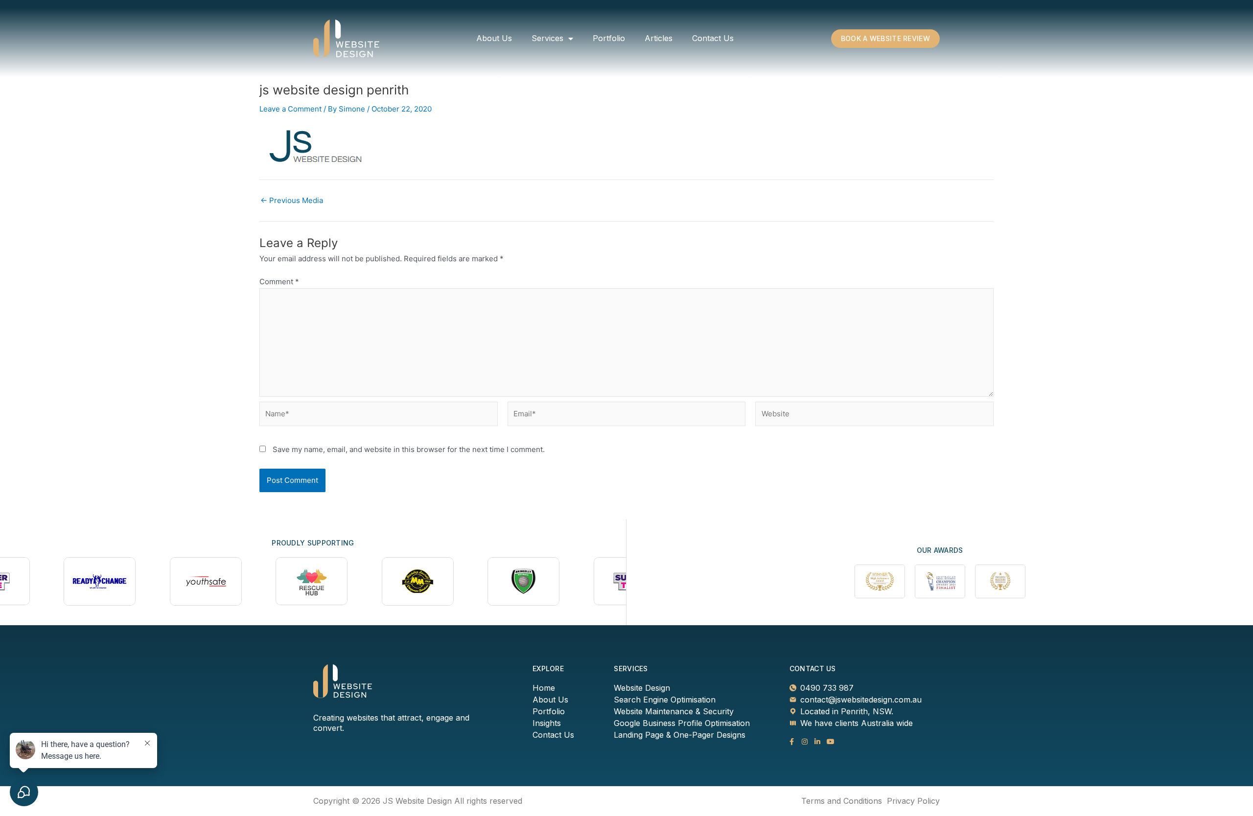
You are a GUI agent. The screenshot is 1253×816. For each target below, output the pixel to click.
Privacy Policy (913, 801)
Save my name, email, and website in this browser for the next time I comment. (409, 449)
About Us (494, 38)
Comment (279, 281)
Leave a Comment (290, 108)
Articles (659, 38)
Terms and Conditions (841, 801)
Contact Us (713, 38)
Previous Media (291, 200)
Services (547, 38)
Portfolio (609, 38)
